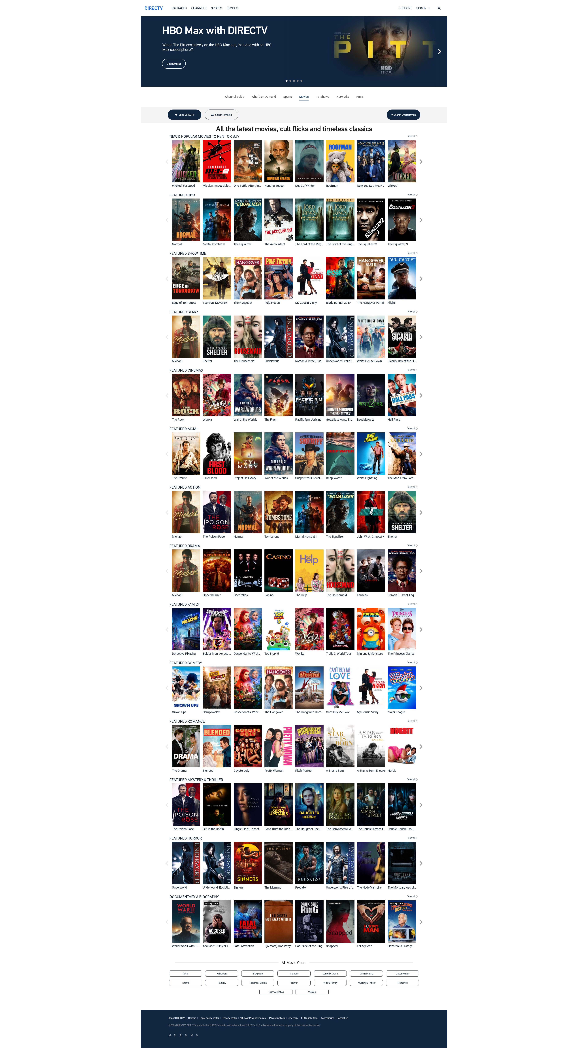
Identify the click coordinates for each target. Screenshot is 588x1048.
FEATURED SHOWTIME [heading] (188, 253)
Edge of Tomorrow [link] (184, 303)
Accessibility (327, 1018)
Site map (293, 1018)
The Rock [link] (178, 419)
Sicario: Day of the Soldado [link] (405, 361)
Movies (304, 97)
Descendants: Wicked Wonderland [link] (256, 653)
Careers (192, 1018)
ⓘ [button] (191, 50)
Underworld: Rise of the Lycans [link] (346, 887)
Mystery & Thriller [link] (366, 982)
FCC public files (309, 1018)
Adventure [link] (222, 973)
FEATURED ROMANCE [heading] (187, 721)
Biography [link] (258, 973)
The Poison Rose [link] (214, 536)
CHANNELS (198, 8)
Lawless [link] (362, 595)
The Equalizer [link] (242, 244)
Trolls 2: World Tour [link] (338, 653)
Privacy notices (277, 1018)
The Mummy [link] (272, 887)
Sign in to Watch (223, 114)
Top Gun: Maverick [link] (215, 303)
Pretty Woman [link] (273, 770)
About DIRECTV (176, 1018)
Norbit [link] (392, 770)
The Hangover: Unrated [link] (310, 712)
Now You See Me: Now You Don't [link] (378, 185)
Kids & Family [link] (330, 982)
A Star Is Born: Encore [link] (371, 770)
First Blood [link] (210, 478)
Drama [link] (185, 982)
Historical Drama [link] (258, 982)
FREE (359, 97)
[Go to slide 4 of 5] (298, 81)
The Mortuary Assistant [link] (403, 887)
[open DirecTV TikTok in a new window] (197, 1035)
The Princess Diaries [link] (401, 653)
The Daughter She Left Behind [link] (314, 829)
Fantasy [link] (222, 982)
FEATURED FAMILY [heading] (184, 604)
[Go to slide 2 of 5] (290, 81)
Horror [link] (294, 982)
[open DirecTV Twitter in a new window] (180, 1035)
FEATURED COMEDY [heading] (186, 662)
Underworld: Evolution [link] (340, 361)
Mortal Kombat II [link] (214, 244)
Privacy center (229, 1018)
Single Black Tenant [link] (246, 829)
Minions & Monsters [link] (370, 653)
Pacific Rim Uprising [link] (308, 419)
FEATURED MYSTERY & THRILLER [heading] (196, 779)
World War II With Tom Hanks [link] (191, 946)
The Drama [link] (179, 770)
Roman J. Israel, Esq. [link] (308, 361)
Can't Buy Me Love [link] (338, 712)
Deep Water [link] (333, 478)
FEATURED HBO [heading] (182, 195)
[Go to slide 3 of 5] (294, 81)
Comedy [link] (294, 973)
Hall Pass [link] (394, 419)
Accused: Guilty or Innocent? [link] (221, 946)
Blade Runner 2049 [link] (338, 303)
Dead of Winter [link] (305, 185)
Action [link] (186, 973)
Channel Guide (234, 97)
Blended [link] (208, 770)
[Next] (439, 51)
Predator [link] (301, 887)
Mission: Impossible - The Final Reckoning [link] (230, 185)
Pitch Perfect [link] (303, 770)
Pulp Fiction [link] (272, 303)
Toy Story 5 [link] (271, 653)
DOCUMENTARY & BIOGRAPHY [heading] (194, 896)
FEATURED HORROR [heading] (186, 838)
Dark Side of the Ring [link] (308, 946)
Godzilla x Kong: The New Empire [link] (347, 419)
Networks (342, 97)
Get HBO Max (174, 63)
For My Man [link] (364, 946)
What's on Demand (263, 97)
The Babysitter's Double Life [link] (344, 829)
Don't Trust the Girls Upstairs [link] (283, 829)
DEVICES (232, 8)
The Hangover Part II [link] (370, 303)
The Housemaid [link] (244, 361)
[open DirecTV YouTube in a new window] (191, 1035)
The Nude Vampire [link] (369, 887)
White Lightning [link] (367, 478)
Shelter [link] (207, 361)
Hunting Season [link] (274, 185)
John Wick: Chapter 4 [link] (371, 536)
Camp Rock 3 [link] (211, 712)
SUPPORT (405, 8)
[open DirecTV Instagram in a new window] (186, 1035)
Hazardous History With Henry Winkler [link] (412, 946)
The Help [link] (301, 595)
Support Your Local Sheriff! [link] (312, 478)
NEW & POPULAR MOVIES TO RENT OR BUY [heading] (204, 136)
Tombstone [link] (271, 536)
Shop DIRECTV (186, 114)
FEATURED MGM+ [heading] (184, 428)
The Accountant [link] (274, 244)
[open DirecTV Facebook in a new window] (175, 1035)
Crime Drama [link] (366, 973)
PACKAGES (179, 8)
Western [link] (312, 992)
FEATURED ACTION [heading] (185, 487)
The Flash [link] (270, 419)
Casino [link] (268, 595)
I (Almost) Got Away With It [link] (282, 946)
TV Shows (322, 97)
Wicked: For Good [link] (183, 185)
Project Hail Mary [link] (245, 478)
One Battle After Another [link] (250, 185)
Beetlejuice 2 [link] (365, 419)
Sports (287, 97)
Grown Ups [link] (179, 712)
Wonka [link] (207, 419)
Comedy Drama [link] (330, 973)
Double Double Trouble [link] (402, 829)
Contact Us (342, 1018)
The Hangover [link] (243, 303)
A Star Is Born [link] (335, 770)
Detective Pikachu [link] (184, 653)
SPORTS (216, 8)
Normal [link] (177, 244)
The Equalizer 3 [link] (398, 244)
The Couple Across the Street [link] (376, 829)
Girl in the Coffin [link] (213, 829)
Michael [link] (177, 361)
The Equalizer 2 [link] (367, 244)
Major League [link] (397, 712)
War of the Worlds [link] (245, 419)
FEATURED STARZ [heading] (184, 312)
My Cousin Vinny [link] (306, 303)
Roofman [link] (332, 185)
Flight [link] (391, 303)
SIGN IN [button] (421, 8)
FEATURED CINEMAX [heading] (186, 370)
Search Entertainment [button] (405, 114)
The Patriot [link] (179, 478)
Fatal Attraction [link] (244, 946)
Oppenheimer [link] (212, 595)
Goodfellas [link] (241, 595)
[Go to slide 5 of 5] (301, 81)
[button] (439, 8)
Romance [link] (403, 982)
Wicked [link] (392, 185)
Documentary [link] (403, 973)
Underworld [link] (271, 361)
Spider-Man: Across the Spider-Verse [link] (227, 653)
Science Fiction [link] (276, 992)
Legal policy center (209, 1018)
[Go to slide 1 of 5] (287, 81)
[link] (186, 161)
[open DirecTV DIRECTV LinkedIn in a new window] (169, 1035)
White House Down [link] (369, 361)
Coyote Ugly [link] (241, 770)
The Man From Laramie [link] (403, 478)
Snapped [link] (331, 946)
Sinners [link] (238, 887)
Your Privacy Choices (255, 1018)
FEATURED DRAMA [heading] (185, 545)
